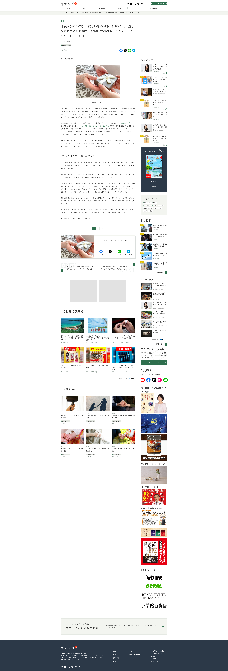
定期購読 (153, 187)
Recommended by (123, 378)
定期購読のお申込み (156, 653)
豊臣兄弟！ (147, 203)
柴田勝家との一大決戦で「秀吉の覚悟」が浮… (160, 245)
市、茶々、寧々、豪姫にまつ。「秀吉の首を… (160, 235)
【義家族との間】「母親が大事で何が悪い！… (97, 417)
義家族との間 (74, 12)
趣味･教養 (102, 8)
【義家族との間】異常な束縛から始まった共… (123, 417)
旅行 (84, 8)
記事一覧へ (160, 272)
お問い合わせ (154, 661)
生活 (135, 8)
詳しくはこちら (154, 362)
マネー (154, 205)
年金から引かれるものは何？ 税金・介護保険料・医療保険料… (160, 79)
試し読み (153, 181)
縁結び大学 (124, 123)
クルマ (154, 203)
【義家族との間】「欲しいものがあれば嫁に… (72, 417)
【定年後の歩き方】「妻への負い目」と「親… (160, 254)
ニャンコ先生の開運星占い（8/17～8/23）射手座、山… (160, 102)
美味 (68, 8)
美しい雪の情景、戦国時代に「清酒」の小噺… (160, 226)
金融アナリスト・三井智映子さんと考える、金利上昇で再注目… (160, 67)
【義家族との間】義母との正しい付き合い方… (123, 450)
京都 (145, 211)
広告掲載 (153, 656)
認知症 (161, 205)
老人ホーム (158, 208)
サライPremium (135, 655)
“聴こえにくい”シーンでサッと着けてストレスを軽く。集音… (160, 115)
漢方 (151, 211)
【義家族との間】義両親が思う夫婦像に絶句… (97, 450)
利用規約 (153, 659)
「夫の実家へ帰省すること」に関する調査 (93, 126)
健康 (119, 8)
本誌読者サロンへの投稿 (157, 651)
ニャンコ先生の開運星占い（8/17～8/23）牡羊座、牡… (160, 138)
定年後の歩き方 (148, 208)
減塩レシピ (147, 205)
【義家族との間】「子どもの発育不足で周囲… (72, 450)
